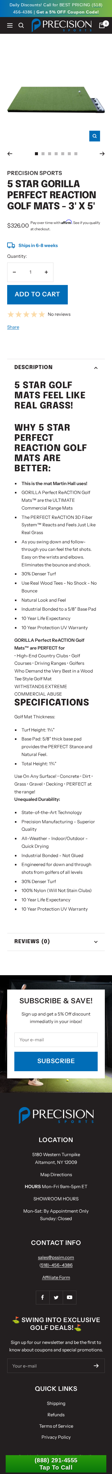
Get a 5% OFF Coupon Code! (67, 12)
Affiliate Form (56, 1277)
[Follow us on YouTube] (69, 1297)
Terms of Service (56, 1426)
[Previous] (9, 154)
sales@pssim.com (56, 1257)
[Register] (96, 1366)
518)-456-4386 (57, 1265)
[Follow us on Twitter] (56, 1297)
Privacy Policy (56, 1437)
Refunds (56, 1414)
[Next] (102, 154)
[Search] (21, 25)
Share (13, 327)
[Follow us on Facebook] (42, 1297)
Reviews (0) (32, 941)
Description (33, 367)
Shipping (56, 1403)
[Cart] (102, 25)
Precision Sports (34, 173)
